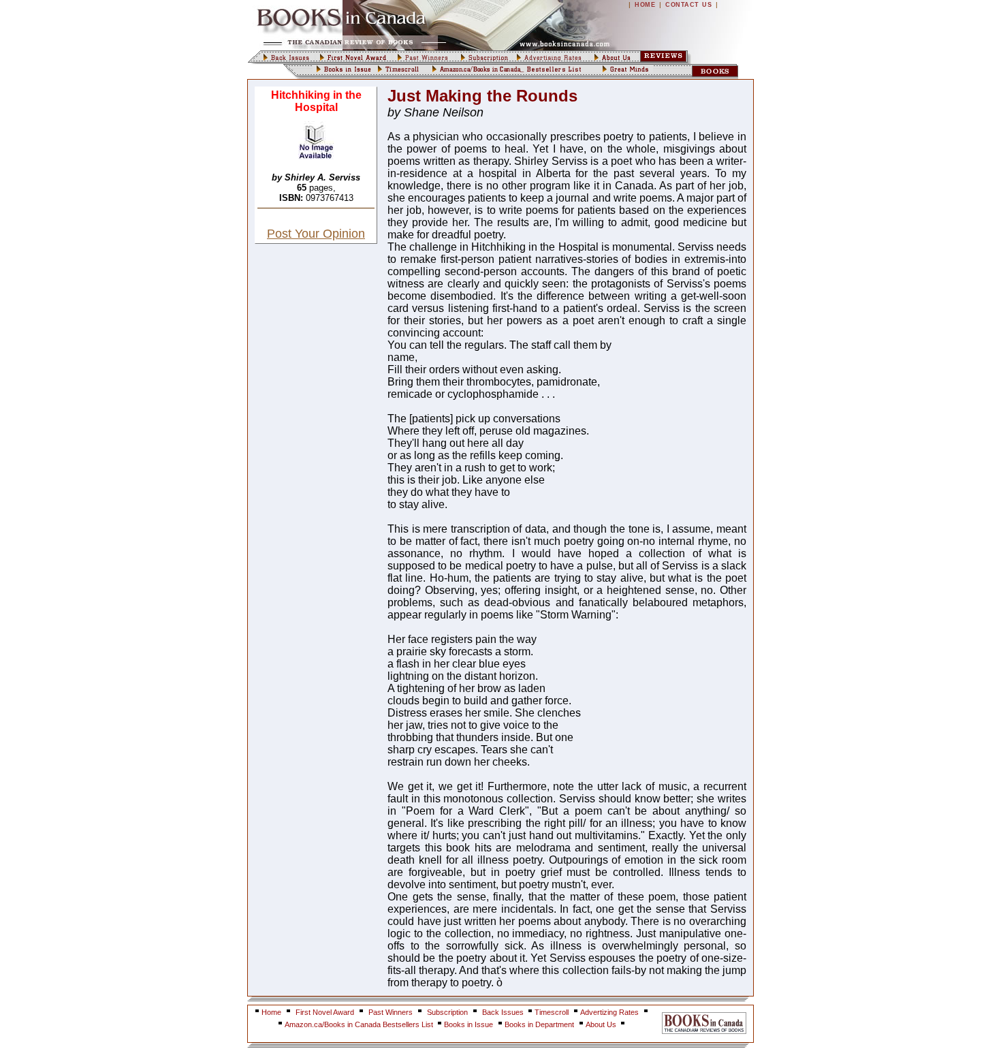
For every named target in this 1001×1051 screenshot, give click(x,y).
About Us (602, 1024)
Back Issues (504, 1012)
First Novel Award (325, 1012)
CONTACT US (688, 4)
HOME (645, 4)
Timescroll (552, 1012)
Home (271, 1012)
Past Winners (390, 1012)
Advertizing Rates (609, 1012)
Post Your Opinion (316, 233)
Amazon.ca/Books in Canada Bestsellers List (360, 1024)
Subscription (447, 1012)
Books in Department (539, 1024)
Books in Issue (468, 1024)
